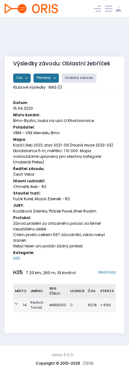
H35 (16, 258)
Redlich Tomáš (37, 305)
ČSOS (88, 363)
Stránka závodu (79, 77)
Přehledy (44, 77)
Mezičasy (107, 272)
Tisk (19, 77)
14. (25, 304)
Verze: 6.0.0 (62, 354)
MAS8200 (57, 304)
